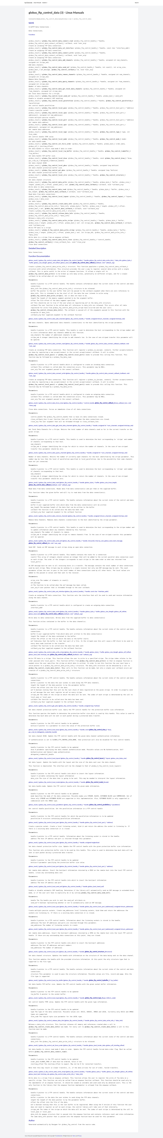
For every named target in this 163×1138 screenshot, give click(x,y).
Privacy (80, 1135)
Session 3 (44, 2)
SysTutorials (28, 3)
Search (136, 2)
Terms (74, 1135)
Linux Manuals (37, 2)
